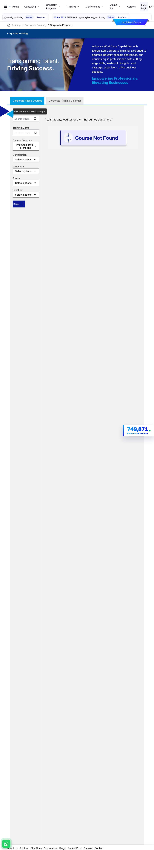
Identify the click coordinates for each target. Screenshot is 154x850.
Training (71, 6)
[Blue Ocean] (10, 7)
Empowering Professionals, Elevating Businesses (115, 80)
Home (15, 6)
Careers (131, 6)
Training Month (21, 128)
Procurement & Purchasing (28, 111)
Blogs (62, 848)
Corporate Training (35, 25)
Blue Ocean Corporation (44, 848)
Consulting (30, 6)
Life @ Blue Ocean (131, 22)
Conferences (93, 6)
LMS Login (144, 6)
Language (18, 166)
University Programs (51, 6)
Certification (20, 155)
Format (16, 178)
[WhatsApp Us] (6, 844)
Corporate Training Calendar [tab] (65, 100)
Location (17, 190)
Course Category (22, 140)
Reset (16, 204)
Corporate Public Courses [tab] (27, 100)
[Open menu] (5, 7)
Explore (24, 848)
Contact (99, 848)
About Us (113, 6)
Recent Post (74, 848)
